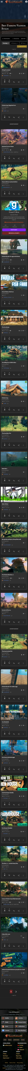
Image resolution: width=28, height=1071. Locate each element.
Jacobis (4, 110)
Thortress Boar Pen (6, 433)
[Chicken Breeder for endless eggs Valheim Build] (14, 677)
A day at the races (6, 934)
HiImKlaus (5, 332)
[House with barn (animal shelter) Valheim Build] (14, 172)
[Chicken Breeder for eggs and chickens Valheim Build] (14, 247)
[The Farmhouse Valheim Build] (14, 318)
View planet (14, 229)
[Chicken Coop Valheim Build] (14, 389)
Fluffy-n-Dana (6, 904)
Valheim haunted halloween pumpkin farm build (13, 969)
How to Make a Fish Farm (8, 291)
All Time (23, 43)
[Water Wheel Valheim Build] (14, 495)
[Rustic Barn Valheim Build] (14, 459)
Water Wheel (5, 504)
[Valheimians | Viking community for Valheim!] (14, 1)
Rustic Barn (4, 468)
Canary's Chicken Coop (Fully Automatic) (11, 898)
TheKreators (6, 75)
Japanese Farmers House (8, 146)
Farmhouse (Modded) (7, 828)
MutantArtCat (6, 187)
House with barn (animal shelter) (9, 181)
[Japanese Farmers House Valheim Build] (14, 137)
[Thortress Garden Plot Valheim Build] (14, 642)
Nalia (4, 939)
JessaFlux (5, 438)
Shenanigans (6, 580)
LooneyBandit (6, 262)
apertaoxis (5, 762)
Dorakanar (5, 509)
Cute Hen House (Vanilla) (8, 792)
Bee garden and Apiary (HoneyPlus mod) (11, 539)
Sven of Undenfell (7, 545)
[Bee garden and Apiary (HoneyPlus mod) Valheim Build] (14, 530)
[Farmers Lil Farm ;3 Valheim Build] (14, 601)
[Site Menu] (1, 1)
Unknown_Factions (7, 297)
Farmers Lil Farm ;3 (6, 610)
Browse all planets (14, 233)
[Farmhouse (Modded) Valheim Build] (14, 819)
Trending (7, 38)
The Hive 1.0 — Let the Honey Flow (10, 863)
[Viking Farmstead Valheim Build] (14, 61)
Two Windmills (5, 722)
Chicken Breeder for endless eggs (9, 686)
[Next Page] (16, 992)
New (24, 38)
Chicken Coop (5, 397)
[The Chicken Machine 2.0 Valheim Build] (14, 565)
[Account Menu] (26, 1)
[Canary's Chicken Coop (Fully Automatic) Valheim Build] (14, 889)
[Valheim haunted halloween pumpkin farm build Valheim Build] (14, 960)
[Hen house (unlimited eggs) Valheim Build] (14, 748)
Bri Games (5, 798)
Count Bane (5, 975)
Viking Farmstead (6, 70)
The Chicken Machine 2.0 (8, 574)
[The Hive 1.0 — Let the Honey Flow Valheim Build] (14, 854)
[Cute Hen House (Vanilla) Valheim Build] (14, 783)
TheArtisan (5, 474)
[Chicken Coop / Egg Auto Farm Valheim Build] (14, 96)
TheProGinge (6, 368)
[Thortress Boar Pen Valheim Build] (14, 424)
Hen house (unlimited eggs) (8, 757)
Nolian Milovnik (6, 152)
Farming (5, 43)
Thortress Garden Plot (7, 651)
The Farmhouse (5, 327)
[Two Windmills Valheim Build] (14, 713)
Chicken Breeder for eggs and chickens (11, 256)
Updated (16, 38)
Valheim (4, 1068)
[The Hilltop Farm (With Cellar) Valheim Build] (14, 353)
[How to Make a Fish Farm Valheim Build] (14, 282)
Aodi (4, 869)
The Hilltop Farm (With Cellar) (9, 362)
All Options (14, 43)
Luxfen (4, 403)
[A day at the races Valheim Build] (14, 925)
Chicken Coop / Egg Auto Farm (9, 105)
